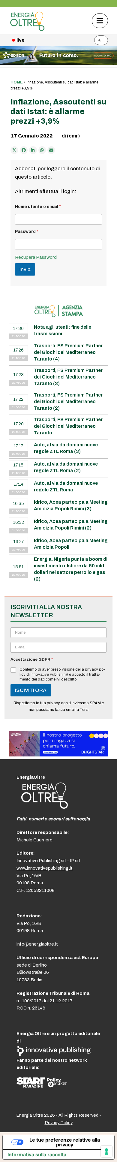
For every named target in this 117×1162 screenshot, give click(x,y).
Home (16, 82)
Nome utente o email (38, 206)
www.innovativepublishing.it (44, 868)
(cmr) (73, 135)
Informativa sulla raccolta (37, 1154)
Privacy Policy (59, 1122)
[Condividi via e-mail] (51, 150)
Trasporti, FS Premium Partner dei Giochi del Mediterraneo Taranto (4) (68, 352)
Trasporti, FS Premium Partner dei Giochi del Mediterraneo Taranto (68, 426)
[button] (100, 20)
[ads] (58, 754)
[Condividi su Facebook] (24, 150)
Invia (25, 269)
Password (26, 231)
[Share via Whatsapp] (42, 150)
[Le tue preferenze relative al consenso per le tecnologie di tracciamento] (106, 1151)
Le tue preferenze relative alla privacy (64, 1142)
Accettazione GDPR (31, 659)
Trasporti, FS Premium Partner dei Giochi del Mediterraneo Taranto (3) (68, 377)
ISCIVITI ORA (30, 690)
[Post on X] (14, 150)
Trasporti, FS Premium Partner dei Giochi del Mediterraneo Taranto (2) (68, 401)
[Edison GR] (58, 63)
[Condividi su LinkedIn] (33, 150)
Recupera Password (36, 257)
